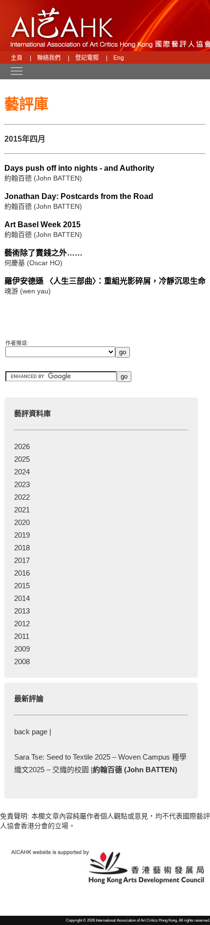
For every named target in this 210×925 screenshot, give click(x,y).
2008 (22, 661)
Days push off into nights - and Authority (79, 168)
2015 (22, 585)
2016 (22, 573)
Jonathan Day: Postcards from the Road (78, 196)
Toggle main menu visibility (11, 70)
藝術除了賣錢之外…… (43, 253)
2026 (22, 446)
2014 (22, 598)
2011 (21, 636)
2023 (22, 484)
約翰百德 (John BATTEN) (43, 178)
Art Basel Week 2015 (42, 224)
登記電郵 (87, 57)
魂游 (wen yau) (27, 291)
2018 (22, 548)
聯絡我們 (49, 57)
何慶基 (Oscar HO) (33, 263)
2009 (22, 649)
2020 (22, 522)
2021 (22, 510)
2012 (22, 623)
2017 (22, 560)
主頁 (16, 57)
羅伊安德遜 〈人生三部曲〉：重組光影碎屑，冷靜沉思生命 (105, 281)
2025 (22, 459)
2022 (22, 497)
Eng (118, 57)
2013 (22, 611)
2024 (22, 472)
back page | (32, 731)
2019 (22, 535)
